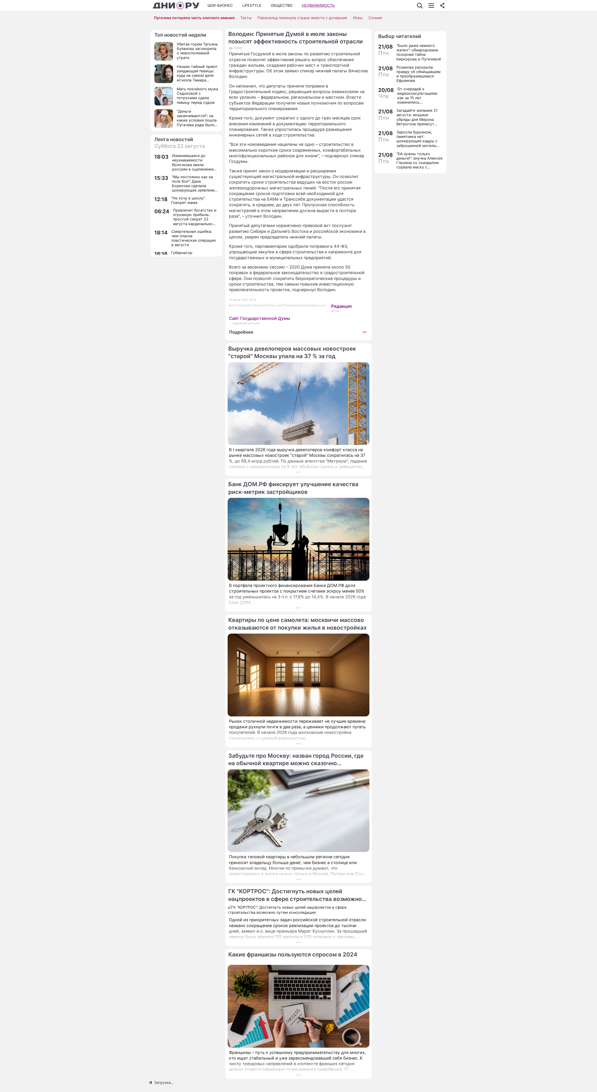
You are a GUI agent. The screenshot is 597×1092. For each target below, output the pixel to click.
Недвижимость (318, 5)
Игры (358, 17)
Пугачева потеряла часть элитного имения (194, 17)
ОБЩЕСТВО (281, 5)
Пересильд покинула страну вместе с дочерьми (302, 17)
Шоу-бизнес (220, 5)
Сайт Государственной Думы (259, 318)
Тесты (246, 17)
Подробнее (241, 332)
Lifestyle (251, 5)
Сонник (375, 17)
